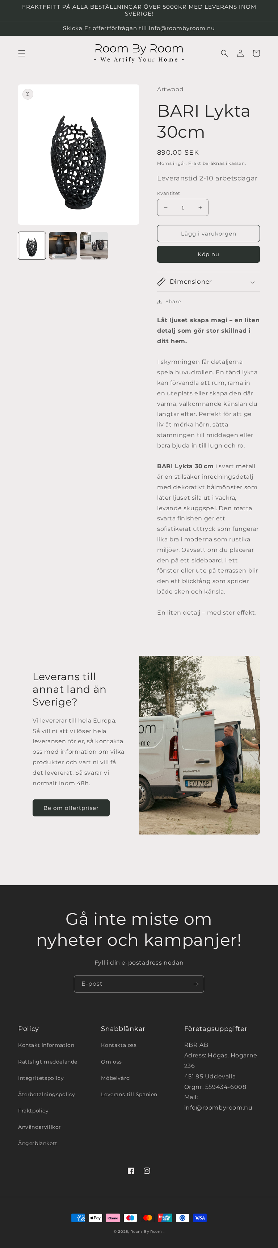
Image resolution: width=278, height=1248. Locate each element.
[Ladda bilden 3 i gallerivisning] (94, 245)
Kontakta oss (118, 1045)
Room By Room (146, 1231)
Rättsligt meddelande (47, 1061)
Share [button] (173, 301)
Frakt (194, 163)
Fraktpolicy (33, 1110)
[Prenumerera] (196, 984)
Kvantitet (168, 193)
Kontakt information (46, 1045)
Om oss (111, 1061)
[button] (22, 53)
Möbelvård (115, 1078)
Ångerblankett (38, 1143)
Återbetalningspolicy (46, 1094)
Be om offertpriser (71, 807)
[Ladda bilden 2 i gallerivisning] (63, 245)
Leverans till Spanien (129, 1094)
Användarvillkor (39, 1127)
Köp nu (208, 254)
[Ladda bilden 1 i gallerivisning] (32, 245)
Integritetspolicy (41, 1078)
